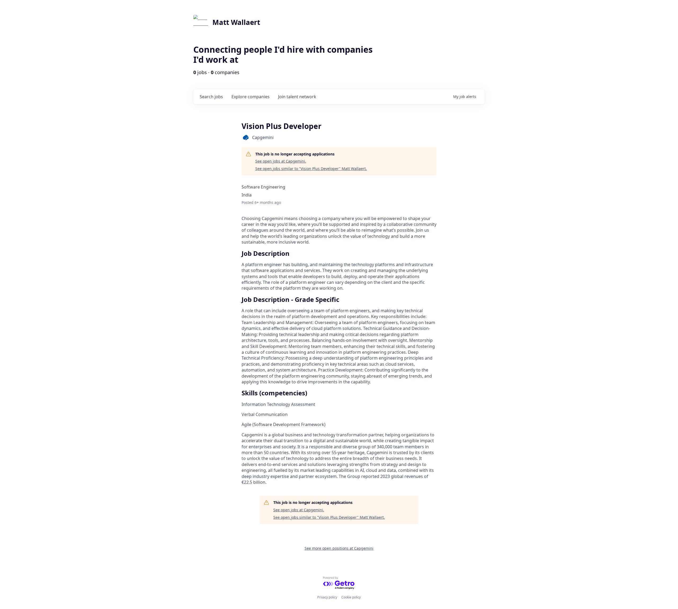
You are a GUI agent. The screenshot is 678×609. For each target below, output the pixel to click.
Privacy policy (327, 597)
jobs (211, 97)
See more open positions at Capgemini (339, 548)
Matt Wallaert (236, 22)
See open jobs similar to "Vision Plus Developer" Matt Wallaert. (311, 168)
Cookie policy (351, 597)
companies (250, 97)
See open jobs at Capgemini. (280, 161)
